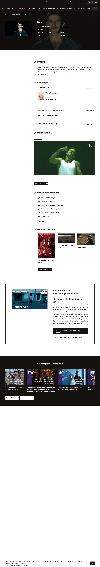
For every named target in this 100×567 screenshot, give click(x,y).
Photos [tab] (38, 138)
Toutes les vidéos (27, 398)
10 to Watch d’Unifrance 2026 (69, 2)
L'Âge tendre (59, 299)
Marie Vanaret (65, 27)
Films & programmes (12, 8)
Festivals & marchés (37, 8)
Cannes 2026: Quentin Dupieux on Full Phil (80, 388)
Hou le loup (81, 247)
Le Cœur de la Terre (65, 246)
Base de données (50, 8)
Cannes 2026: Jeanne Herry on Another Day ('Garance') (48, 388)
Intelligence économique (66, 8)
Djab (62, 30)
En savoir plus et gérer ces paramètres (16, 565)
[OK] (92, 563)
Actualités (25, 8)
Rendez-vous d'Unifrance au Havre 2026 (46, 2)
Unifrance (79, 8)
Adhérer (88, 8)
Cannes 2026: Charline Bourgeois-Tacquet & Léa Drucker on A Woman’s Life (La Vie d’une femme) (19, 389)
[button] (90, 146)
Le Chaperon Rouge (46, 260)
